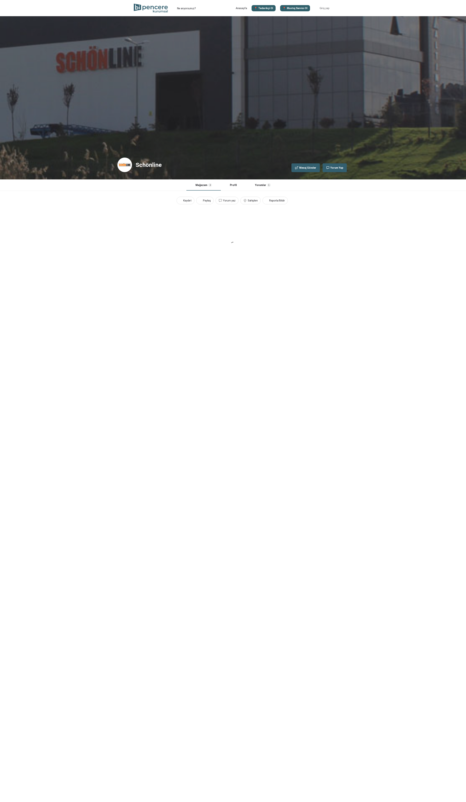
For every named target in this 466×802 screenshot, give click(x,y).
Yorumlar (262, 185)
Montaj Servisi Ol (297, 8)
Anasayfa (241, 8)
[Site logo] (151, 7)
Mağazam (203, 185)
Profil (233, 185)
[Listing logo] (124, 165)
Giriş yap (324, 8)
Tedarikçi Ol (265, 8)
